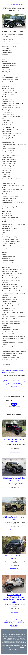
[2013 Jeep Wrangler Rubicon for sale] (14, 437)
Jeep (8, 383)
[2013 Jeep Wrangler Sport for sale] (14, 514)
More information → (15, 452)
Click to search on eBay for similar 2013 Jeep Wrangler (12, 370)
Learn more (22, 647)
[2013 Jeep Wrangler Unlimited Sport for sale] (14, 475)
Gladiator (13, 625)
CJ (13, 622)
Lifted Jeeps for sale (14, 5)
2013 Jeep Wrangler (18, 380)
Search (14, 404)
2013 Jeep (6, 380)
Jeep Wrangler (16, 383)
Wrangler (13, 386)
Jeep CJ (20, 622)
